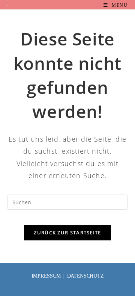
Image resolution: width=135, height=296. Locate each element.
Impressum (46, 276)
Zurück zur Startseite (67, 232)
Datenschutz (85, 276)
